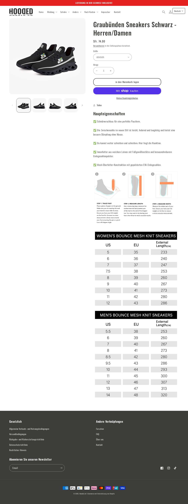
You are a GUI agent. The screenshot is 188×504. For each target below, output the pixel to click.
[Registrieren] (61, 467)
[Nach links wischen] (12, 105)
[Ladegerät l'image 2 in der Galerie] (39, 105)
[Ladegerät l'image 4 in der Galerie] (71, 105)
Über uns (100, 439)
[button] (51, 12)
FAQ (97, 434)
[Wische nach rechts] (82, 105)
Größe (95, 51)
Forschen (100, 428)
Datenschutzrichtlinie (18, 444)
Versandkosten (98, 45)
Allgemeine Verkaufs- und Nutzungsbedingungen (29, 428)
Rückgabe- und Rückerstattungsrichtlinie (26, 439)
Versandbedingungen (17, 434)
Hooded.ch (82, 493)
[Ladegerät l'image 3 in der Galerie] (55, 105)
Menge (95, 64)
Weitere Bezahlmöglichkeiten (127, 98)
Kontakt (99, 444)
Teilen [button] (99, 105)
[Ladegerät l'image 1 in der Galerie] (23, 105)
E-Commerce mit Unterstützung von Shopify (101, 493)
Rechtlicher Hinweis (18, 450)
